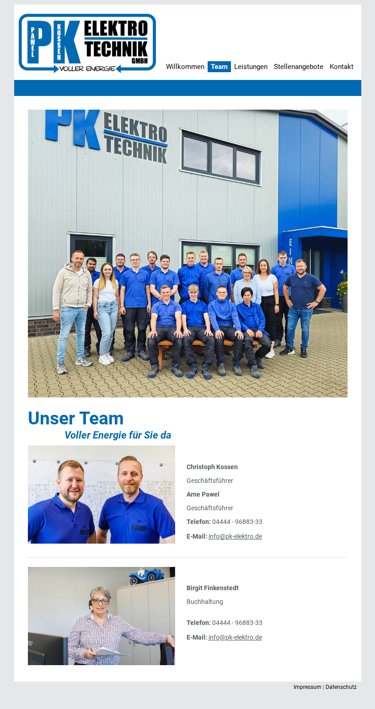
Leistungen (251, 67)
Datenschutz (341, 687)
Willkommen (185, 67)
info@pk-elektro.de (235, 536)
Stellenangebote (298, 67)
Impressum (307, 687)
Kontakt (342, 67)
